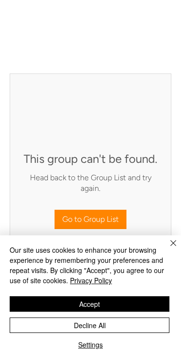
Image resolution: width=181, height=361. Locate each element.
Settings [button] (90, 344)
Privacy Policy (91, 280)
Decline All (90, 325)
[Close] (167, 248)
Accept (89, 304)
